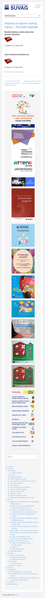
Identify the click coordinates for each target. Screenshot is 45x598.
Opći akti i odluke (15, 493)
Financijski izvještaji (16, 483)
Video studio (17, 545)
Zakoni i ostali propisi (17, 491)
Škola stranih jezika (18, 549)
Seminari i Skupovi (16, 566)
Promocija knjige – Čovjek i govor (21, 572)
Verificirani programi (18, 559)
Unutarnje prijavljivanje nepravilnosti (22, 498)
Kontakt (10, 467)
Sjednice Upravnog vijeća (18, 495)
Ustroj (10, 500)
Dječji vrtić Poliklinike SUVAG (21, 537)
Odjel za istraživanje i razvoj (19, 541)
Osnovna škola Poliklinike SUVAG (22, 539)
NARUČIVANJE (12, 584)
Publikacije (13, 561)
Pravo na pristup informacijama (20, 487)
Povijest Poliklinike (16, 477)
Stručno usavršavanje (17, 555)
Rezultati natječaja (18, 72)
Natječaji (9, 72)
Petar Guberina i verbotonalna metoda (22, 481)
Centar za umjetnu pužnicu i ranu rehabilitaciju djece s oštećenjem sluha (24, 511)
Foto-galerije (12, 570)
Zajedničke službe (16, 551)
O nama (10, 469)
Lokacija (12, 471)
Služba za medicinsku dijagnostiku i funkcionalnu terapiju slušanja (23, 507)
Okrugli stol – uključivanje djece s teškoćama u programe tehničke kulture (24, 579)
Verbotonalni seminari (19, 557)
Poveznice (11, 582)
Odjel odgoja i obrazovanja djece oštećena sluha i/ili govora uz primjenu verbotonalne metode (24, 533)
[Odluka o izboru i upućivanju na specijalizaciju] (22, 39)
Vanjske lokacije (17, 473)
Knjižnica (14, 547)
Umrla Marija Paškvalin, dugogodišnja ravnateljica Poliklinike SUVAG (12, 83)
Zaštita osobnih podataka (18, 489)
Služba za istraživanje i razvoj (21, 543)
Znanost (11, 553)
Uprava (12, 475)
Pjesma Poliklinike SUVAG (18, 479)
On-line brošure (17, 563)
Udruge (10, 568)
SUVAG (16, 595)
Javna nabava (14, 485)
